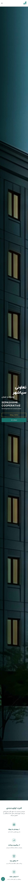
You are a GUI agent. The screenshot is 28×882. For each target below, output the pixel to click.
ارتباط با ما (14, 420)
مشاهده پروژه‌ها (14, 415)
